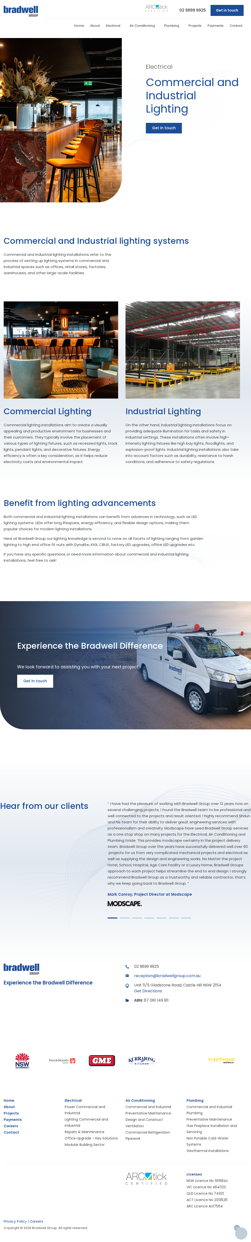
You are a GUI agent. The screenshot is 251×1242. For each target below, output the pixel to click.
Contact (236, 25)
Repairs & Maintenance (84, 1131)
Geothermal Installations (208, 1150)
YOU (237, 1228)
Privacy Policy (15, 1221)
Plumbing (172, 25)
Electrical (113, 25)
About (95, 25)
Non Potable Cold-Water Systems (207, 1141)
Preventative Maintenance (148, 1113)
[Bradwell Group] (21, 11)
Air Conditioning (143, 25)
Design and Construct (144, 1119)
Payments (216, 25)
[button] (112, 918)
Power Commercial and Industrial (85, 1109)
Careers (36, 1221)
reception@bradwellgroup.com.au (167, 976)
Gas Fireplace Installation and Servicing (212, 1128)
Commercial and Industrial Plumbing (209, 1109)
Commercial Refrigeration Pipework (148, 1135)
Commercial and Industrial (148, 1106)
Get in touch (227, 10)
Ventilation (135, 1126)
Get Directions (148, 991)
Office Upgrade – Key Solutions (91, 1138)
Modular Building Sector (85, 1144)
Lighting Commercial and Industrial (86, 1122)
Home (79, 25)
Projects (194, 25)
